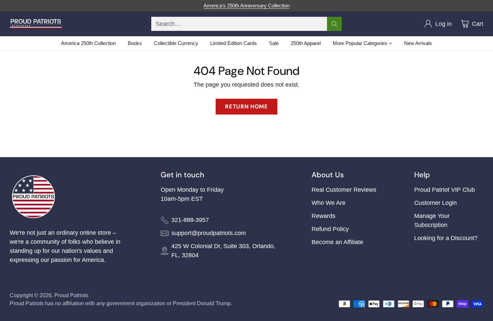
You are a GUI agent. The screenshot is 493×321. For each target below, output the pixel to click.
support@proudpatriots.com (208, 233)
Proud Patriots (71, 295)
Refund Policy (330, 229)
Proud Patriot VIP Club (444, 189)
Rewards (323, 216)
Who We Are (328, 202)
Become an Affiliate (337, 242)
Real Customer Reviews (344, 189)
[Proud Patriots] (36, 23)
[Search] (334, 24)
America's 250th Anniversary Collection (246, 5)
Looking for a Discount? (446, 238)
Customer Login (435, 202)
